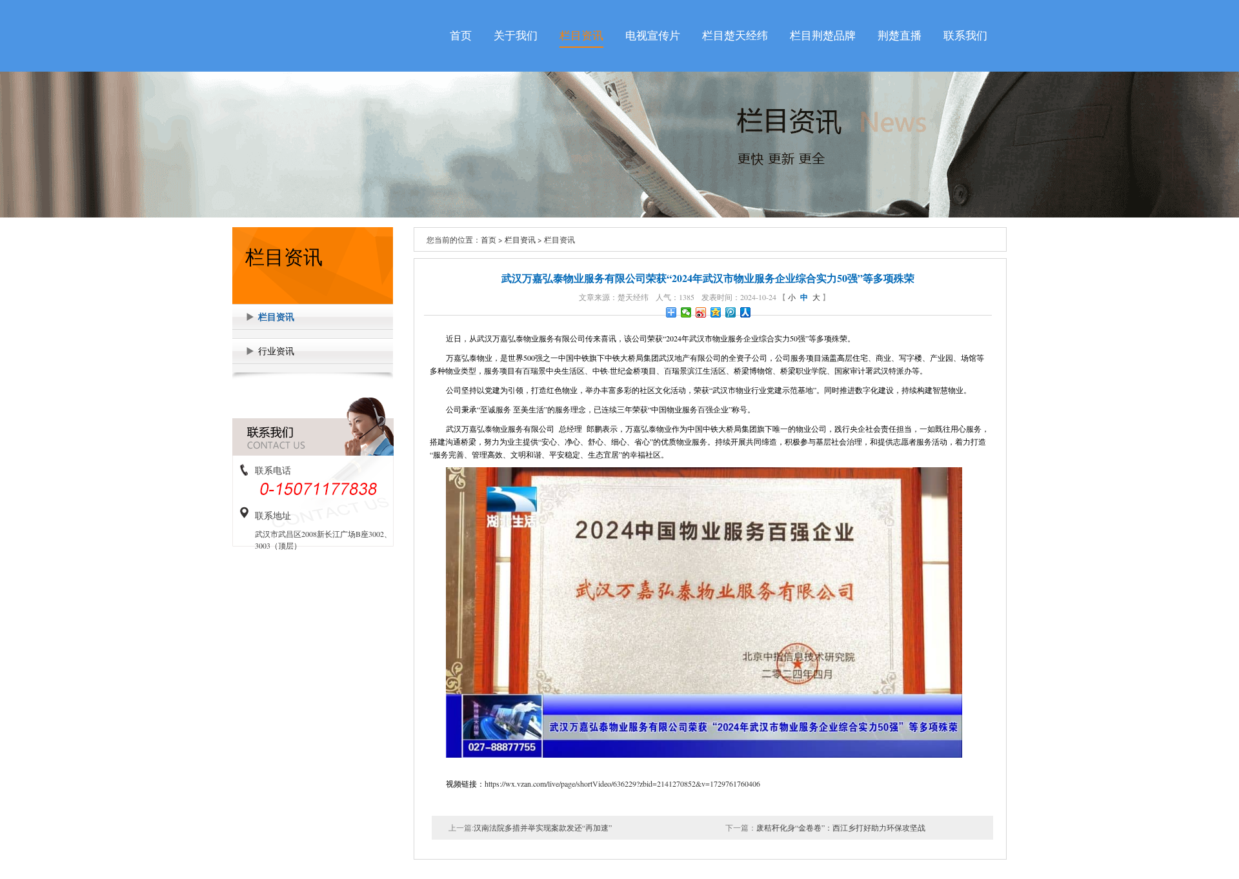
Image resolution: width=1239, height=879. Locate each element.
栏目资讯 (581, 36)
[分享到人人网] (745, 312)
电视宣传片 (652, 36)
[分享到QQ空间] (715, 312)
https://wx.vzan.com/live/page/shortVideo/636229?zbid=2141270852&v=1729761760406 (622, 783)
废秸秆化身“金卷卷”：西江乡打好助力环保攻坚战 (840, 827)
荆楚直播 (900, 36)
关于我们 (516, 36)
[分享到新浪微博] (701, 312)
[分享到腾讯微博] (730, 312)
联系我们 (965, 36)
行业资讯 (276, 351)
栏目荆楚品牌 (823, 36)
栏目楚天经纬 (735, 36)
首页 (461, 36)
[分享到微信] (686, 312)
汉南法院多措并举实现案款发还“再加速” (543, 827)
